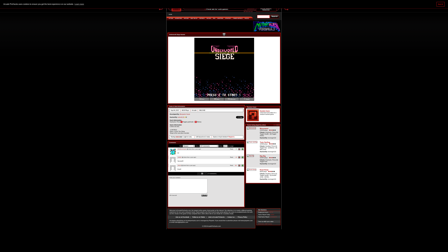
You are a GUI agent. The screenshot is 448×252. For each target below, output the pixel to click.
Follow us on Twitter (198, 217)
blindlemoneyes (182, 149)
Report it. (232, 137)
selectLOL (181, 117)
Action (171, 18)
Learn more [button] (79, 4)
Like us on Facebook (182, 217)
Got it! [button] (440, 4)
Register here (266, 9)
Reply (231, 149)
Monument (264, 128)
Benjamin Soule (185, 114)
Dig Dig (263, 156)
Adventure (178, 18)
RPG (214, 18)
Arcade (186, 18)
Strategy (228, 18)
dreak (179, 165)
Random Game (265, 111)
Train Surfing (265, 142)
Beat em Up (194, 18)
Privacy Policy (242, 217)
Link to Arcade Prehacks (216, 217)
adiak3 (179, 157)
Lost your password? (266, 8)
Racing (209, 18)
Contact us (231, 217)
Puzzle (247, 18)
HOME (170, 14)
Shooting (220, 18)
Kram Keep (264, 170)
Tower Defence (238, 18)
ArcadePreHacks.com (214, 226)
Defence (202, 18)
